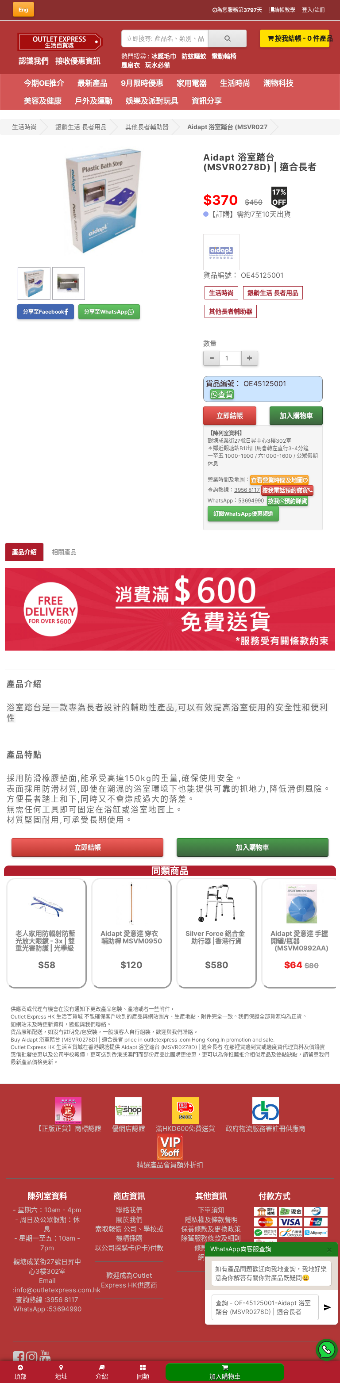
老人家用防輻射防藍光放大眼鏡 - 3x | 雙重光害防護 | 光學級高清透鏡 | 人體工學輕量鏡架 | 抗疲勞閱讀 (45, 951)
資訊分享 (207, 100)
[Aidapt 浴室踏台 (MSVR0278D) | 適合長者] (103, 201)
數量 (209, 343)
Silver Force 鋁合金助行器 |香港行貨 (215, 937)
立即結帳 (229, 415)
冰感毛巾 (163, 56)
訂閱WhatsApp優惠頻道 (243, 513)
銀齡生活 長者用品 (81, 126)
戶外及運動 (93, 100)
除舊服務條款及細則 (211, 1238)
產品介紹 (24, 551)
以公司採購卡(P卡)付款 (129, 1248)
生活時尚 (235, 83)
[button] (221, 292)
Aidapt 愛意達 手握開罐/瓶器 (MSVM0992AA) (299, 940)
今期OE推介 (44, 83)
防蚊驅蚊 (194, 56)
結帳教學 (284, 10)
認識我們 (34, 61)
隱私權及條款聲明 (211, 1219)
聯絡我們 (129, 1210)
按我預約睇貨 (287, 500)
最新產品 (92, 83)
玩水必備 (157, 65)
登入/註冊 (313, 10)
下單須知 (211, 1210)
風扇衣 (130, 65)
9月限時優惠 (142, 83)
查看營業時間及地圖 (277, 479)
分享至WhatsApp (106, 311)
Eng (23, 9)
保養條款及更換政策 (211, 1229)
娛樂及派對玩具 (152, 100)
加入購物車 (296, 415)
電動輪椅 (224, 56)
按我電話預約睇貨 (285, 490)
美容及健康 (43, 100)
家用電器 (192, 83)
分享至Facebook (43, 311)
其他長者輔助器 (147, 126)
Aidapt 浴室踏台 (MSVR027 (227, 126)
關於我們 (129, 1219)
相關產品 (64, 551)
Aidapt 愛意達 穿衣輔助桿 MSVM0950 (131, 937)
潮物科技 (278, 83)
